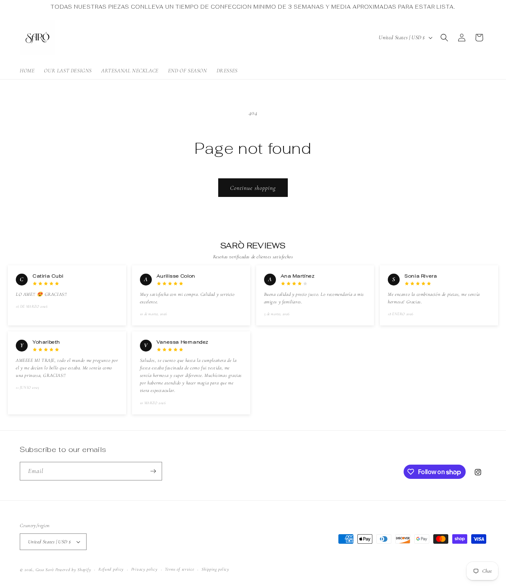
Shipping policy (215, 569)
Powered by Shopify (73, 569)
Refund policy (111, 569)
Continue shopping (253, 187)
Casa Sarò (45, 569)
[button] (444, 37)
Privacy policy (144, 569)
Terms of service (179, 569)
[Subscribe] (153, 471)
